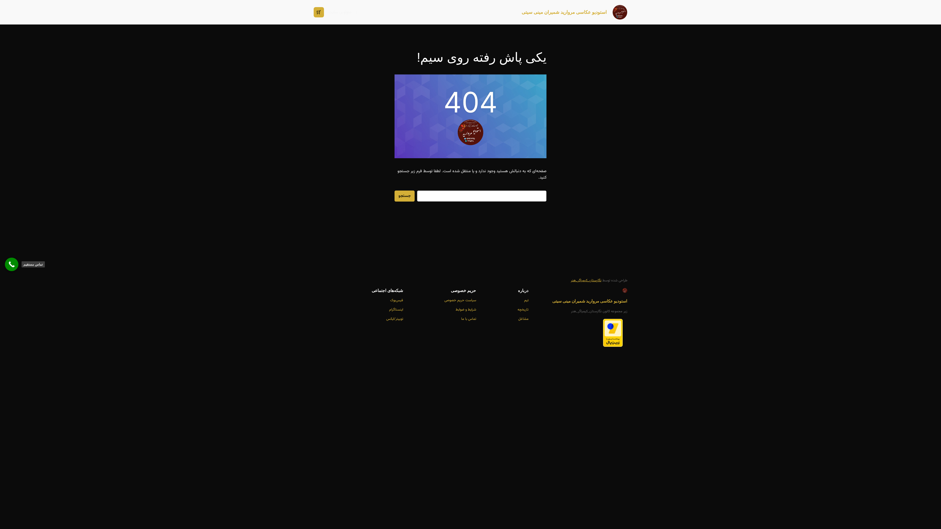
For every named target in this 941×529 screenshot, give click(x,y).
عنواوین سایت (340, 12)
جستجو (404, 196)
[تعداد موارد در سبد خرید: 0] (319, 12)
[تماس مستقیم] (11, 264)
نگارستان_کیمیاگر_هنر (586, 280)
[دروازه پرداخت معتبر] (613, 346)
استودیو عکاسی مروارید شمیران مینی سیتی (564, 12)
